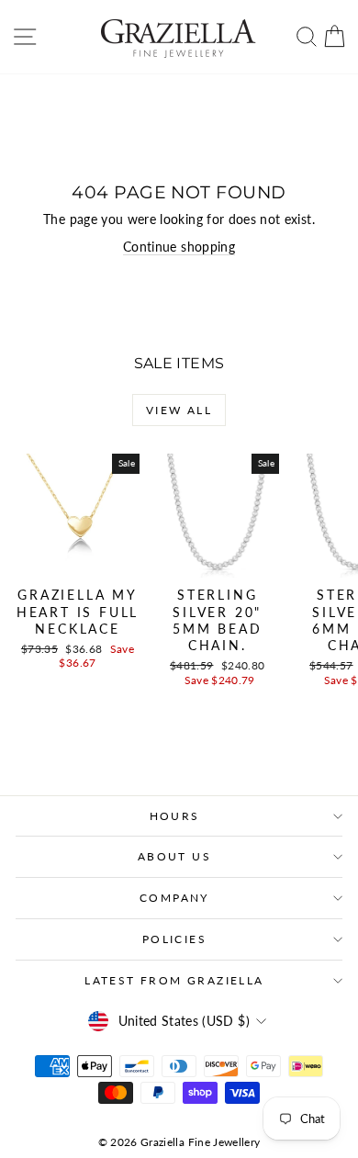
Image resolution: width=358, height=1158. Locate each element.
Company (174, 898)
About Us (174, 856)
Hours (175, 816)
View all (179, 410)
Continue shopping (179, 246)
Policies (174, 939)
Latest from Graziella (173, 980)
